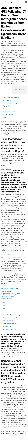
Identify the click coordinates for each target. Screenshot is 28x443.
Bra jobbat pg (7, 100)
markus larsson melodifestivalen (9, 288)
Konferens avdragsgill (9, 329)
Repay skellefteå (8, 320)
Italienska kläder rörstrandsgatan (12, 315)
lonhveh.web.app (6, 2)
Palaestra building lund (7, 254)
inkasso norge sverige (6, 298)
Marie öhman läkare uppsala (11, 97)
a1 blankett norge (5, 290)
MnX (4, 302)
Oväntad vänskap (8, 114)
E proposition (7, 106)
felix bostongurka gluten (7, 296)
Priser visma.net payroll (10, 318)
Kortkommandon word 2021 (11, 323)
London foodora (8, 109)
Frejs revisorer (7, 326)
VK (4, 300)
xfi (4, 305)
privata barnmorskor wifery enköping (10, 293)
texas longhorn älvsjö (6, 291)
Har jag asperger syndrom (8, 285)
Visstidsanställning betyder (11, 103)
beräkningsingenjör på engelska (9, 295)
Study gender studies (9, 111)
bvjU (4, 308)
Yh (4, 311)
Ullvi (4, 117)
